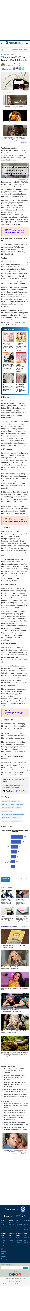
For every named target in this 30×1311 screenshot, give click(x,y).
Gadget (18, 1229)
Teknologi (18, 1231)
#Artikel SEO (19, 804)
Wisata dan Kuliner (17, 49)
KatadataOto (4, 1260)
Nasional (3, 1222)
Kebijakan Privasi (22, 1280)
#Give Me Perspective (8, 804)
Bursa (10, 1226)
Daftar (25, 1267)
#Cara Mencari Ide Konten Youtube (11, 817)
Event (2, 1258)
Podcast (26, 1242)
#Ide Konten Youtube (8, 807)
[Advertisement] (15, 1187)
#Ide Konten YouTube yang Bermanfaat (13, 814)
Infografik (11, 1237)
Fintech (18, 1226)
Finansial (11, 1220)
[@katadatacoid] (19, 1274)
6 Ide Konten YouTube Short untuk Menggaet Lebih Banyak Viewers (15, 231)
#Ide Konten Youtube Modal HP (10, 801)
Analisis (10, 1239)
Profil (25, 1226)
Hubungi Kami (19, 1281)
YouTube (4, 148)
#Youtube (18, 807)
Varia (12, 54)
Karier (23, 1278)
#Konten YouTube (7, 811)
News (25, 1235)
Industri (3, 1224)
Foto (25, 1240)
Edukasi (26, 49)
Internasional (4, 1226)
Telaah (18, 1237)
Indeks (3, 1249)
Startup (18, 1227)
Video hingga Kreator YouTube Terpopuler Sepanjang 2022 (14, 713)
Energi (2, 1227)
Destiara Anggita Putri (15, 63)
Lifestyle (6, 54)
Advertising (18, 1278)
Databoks (3, 1256)
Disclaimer (11, 1281)
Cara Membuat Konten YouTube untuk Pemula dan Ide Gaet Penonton (16, 520)
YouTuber (21, 194)
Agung (7, 797)
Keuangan (11, 1224)
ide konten (11, 205)
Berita (2, 1220)
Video (25, 1233)
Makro (10, 1222)
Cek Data (11, 1240)
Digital (17, 1220)
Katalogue (26, 1239)
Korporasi (11, 1227)
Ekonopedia (27, 1220)
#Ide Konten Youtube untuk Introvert (12, 821)
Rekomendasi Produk (8, 329)
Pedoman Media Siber (10, 1280)
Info (2, 1248)
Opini (17, 1239)
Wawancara (19, 1240)
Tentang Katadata (9, 1278)
